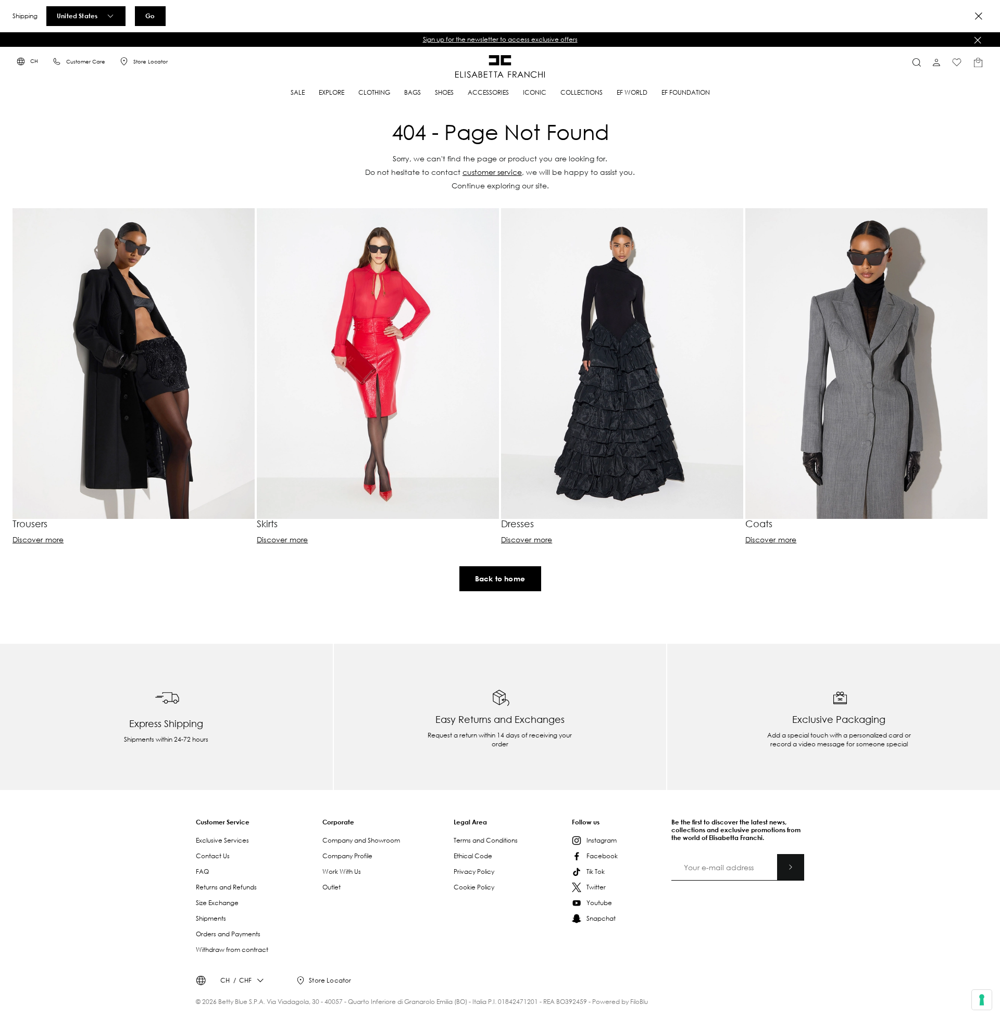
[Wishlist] (957, 62)
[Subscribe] (790, 867)
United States (77, 15)
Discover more (38, 539)
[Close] (979, 16)
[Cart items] (978, 62)
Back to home (500, 578)
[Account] (936, 62)
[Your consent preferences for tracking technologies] (982, 1000)
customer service (492, 172)
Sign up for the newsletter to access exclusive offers (500, 39)
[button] (500, 39)
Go (150, 15)
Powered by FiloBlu (620, 1001)
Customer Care (85, 62)
